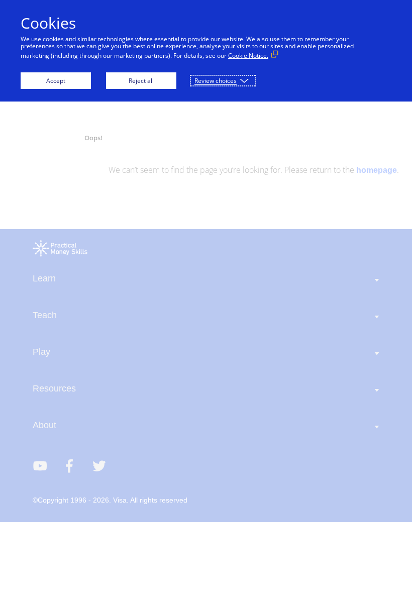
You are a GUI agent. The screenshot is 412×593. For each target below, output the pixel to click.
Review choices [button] (215, 80)
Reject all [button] (141, 80)
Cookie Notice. (248, 55)
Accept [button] (55, 80)
